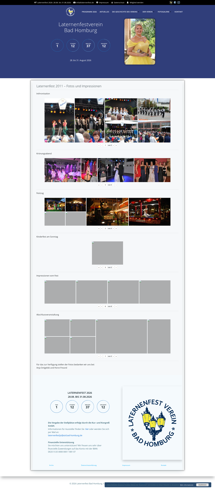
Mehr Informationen (186, 485)
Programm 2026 (89, 12)
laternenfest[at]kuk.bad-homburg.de (65, 435)
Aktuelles (104, 12)
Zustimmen (202, 485)
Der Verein (148, 12)
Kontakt (179, 12)
